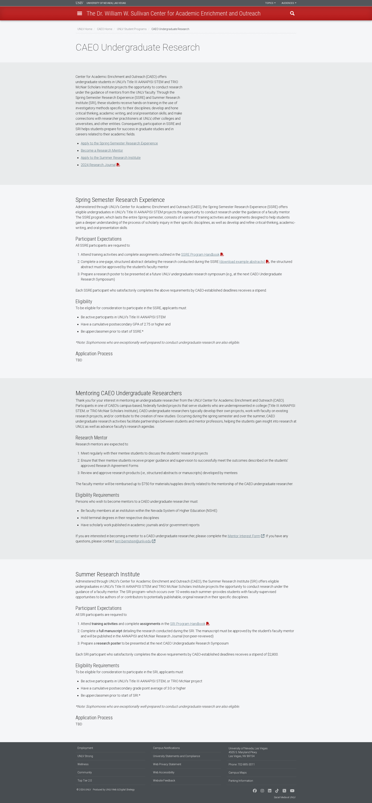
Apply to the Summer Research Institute (111, 158)
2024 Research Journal (98, 165)
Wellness (83, 764)
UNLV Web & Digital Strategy (120, 789)
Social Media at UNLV (284, 797)
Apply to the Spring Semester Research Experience (119, 143)
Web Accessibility (163, 772)
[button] (80, 13)
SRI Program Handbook (187, 624)
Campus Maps (238, 772)
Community (85, 772)
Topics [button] (269, 3)
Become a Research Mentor (102, 150)
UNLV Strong (85, 756)
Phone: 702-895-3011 (242, 764)
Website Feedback (164, 780)
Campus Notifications (166, 748)
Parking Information (241, 780)
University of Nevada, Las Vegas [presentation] (106, 3)
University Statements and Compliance (176, 756)
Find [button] (292, 13)
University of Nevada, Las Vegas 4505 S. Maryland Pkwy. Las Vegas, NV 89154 (248, 752)
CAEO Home (104, 29)
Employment (85, 748)
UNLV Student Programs (132, 29)
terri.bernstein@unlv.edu (133, 541)
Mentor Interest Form (244, 536)
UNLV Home (85, 29)
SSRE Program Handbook (200, 254)
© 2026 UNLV (84, 789)
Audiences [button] (288, 3)
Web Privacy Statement (167, 764)
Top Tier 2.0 (85, 780)
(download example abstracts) (242, 262)
